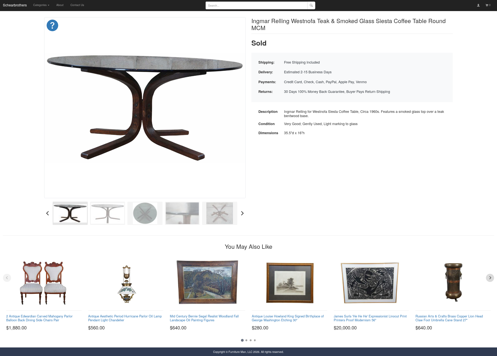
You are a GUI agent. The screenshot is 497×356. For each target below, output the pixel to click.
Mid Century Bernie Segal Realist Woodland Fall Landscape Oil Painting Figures (204, 318)
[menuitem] (70, 213)
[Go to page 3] (251, 340)
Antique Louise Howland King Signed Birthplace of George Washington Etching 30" (288, 318)
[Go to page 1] (242, 340)
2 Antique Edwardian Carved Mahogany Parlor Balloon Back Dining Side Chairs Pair (39, 318)
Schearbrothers (15, 4)
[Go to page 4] (255, 340)
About (59, 5)
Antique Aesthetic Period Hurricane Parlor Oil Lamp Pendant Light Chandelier (125, 318)
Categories (40, 5)
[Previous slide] (7, 278)
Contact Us (77, 5)
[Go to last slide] (47, 213)
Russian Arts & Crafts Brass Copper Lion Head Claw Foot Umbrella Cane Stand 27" (449, 318)
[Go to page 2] (246, 340)
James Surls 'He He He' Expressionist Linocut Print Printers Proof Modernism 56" (370, 318)
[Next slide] (242, 213)
